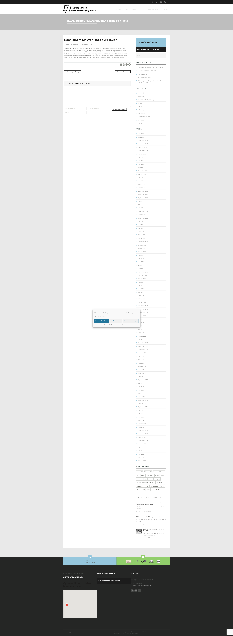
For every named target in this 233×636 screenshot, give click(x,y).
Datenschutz (118, 325)
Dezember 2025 (143, 140)
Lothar (139, 482)
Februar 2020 (142, 299)
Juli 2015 (140, 447)
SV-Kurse (141, 120)
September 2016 (143, 407)
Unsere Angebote (124, 632)
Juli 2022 (140, 221)
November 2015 (143, 434)
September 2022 (143, 218)
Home (116, 632)
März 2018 (141, 363)
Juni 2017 (141, 386)
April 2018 (141, 360)
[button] (67, 605)
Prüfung (151, 482)
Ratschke (139, 486)
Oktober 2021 (142, 245)
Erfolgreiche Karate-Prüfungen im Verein (151, 67)
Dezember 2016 (143, 400)
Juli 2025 (140, 157)
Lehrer (150, 479)
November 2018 (143, 346)
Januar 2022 (142, 238)
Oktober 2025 (142, 147)
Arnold (155, 472)
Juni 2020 (141, 285)
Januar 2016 (141, 427)
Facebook (153, 2)
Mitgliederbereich (119, 633)
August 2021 (142, 252)
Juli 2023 (140, 201)
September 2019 (143, 312)
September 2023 (143, 198)
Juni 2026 (141, 134)
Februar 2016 (142, 424)
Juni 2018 (141, 356)
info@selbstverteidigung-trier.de (141, 585)
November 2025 (143, 144)
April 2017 (141, 390)
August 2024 (142, 174)
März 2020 (141, 295)
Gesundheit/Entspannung (146, 100)
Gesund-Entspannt (153, 9)
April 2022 (141, 228)
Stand (138, 489)
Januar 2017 (141, 397)
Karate (140, 103)
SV (143, 9)
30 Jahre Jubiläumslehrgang (147, 71)
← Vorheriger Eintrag (72, 72)
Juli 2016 (140, 410)
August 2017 (142, 383)
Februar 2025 (142, 167)
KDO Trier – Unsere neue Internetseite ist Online (154, 530)
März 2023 (141, 208)
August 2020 (142, 279)
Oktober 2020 (142, 275)
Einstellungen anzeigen (131, 321)
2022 (141, 472)
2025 (150, 472)
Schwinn (146, 486)
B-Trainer (161, 472)
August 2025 (142, 154)
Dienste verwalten (100, 316)
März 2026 (141, 137)
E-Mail (129, 64)
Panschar (145, 482)
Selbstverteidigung (144, 116)
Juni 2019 (141, 322)
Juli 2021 (140, 255)
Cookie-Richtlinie (109, 325)
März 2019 (141, 333)
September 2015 (143, 440)
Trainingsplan (134, 632)
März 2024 (141, 184)
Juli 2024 (141, 177)
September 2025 (143, 150)
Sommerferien (155, 486)
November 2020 (143, 272)
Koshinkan (140, 479)
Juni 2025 (141, 161)
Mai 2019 (140, 326)
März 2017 (141, 393)
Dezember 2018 (143, 343)
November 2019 (143, 309)
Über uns (118, 9)
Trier (143, 489)
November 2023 (143, 194)
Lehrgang (157, 479)
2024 (145, 472)
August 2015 (142, 444)
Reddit (127, 64)
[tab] (140, 497)
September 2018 (143, 349)
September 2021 (143, 248)
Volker (148, 489)
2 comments (147, 511)
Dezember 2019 (143, 306)
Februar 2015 (142, 461)
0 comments (147, 524)
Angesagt (140, 497)
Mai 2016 (140, 413)
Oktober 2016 (142, 403)
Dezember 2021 (143, 241)
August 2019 (142, 316)
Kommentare (157, 497)
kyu (146, 479)
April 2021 (141, 262)
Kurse (140, 106)
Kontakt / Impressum (146, 632)
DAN (138, 475)
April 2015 (141, 454)
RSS (165, 2)
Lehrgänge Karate (143, 110)
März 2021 (141, 265)
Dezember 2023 (143, 191)
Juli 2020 (141, 282)
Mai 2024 (141, 181)
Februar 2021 (142, 268)
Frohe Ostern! (142, 74)
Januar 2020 (142, 302)
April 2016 (141, 417)
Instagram (161, 2)
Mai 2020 (141, 289)
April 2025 (141, 164)
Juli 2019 (140, 319)
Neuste (148, 497)
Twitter (157, 2)
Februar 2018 (142, 366)
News (126, 9)
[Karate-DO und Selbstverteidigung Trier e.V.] (80, 9)
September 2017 (143, 380)
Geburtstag (150, 475)
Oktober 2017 (142, 376)
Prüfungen (141, 113)
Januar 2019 (141, 339)
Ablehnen (116, 321)
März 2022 (141, 231)
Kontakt (165, 9)
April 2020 (141, 292)
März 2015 (141, 457)
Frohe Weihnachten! (144, 77)
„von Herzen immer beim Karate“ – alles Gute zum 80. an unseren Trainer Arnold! (151, 503)
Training (140, 123)
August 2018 (142, 353)
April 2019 (141, 329)
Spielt (162, 486)
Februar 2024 (142, 188)
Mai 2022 (141, 225)
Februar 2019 (142, 336)
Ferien (143, 475)
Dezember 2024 (143, 171)
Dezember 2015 (143, 430)
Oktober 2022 (142, 215)
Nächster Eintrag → (123, 72)
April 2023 (141, 204)
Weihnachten (156, 489)
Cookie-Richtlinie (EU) (132, 633)
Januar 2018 (141, 370)
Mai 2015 (140, 451)
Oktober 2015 (142, 437)
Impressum (125, 325)
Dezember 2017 (143, 373)
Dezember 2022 (143, 211)
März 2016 (141, 420)
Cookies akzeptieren (101, 321)
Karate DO (135, 9)
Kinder (162, 475)
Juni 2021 (141, 258)
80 (137, 472)
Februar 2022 (142, 235)
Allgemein (141, 93)
